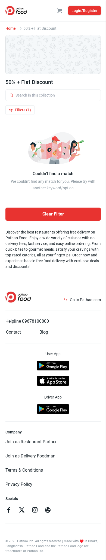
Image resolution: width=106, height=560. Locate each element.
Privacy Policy (18, 484)
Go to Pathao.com (85, 300)
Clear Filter (53, 214)
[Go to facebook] (8, 510)
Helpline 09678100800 (27, 321)
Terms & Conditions (24, 470)
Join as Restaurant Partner (31, 441)
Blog (43, 332)
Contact (13, 332)
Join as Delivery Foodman (30, 456)
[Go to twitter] (21, 510)
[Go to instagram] (35, 510)
